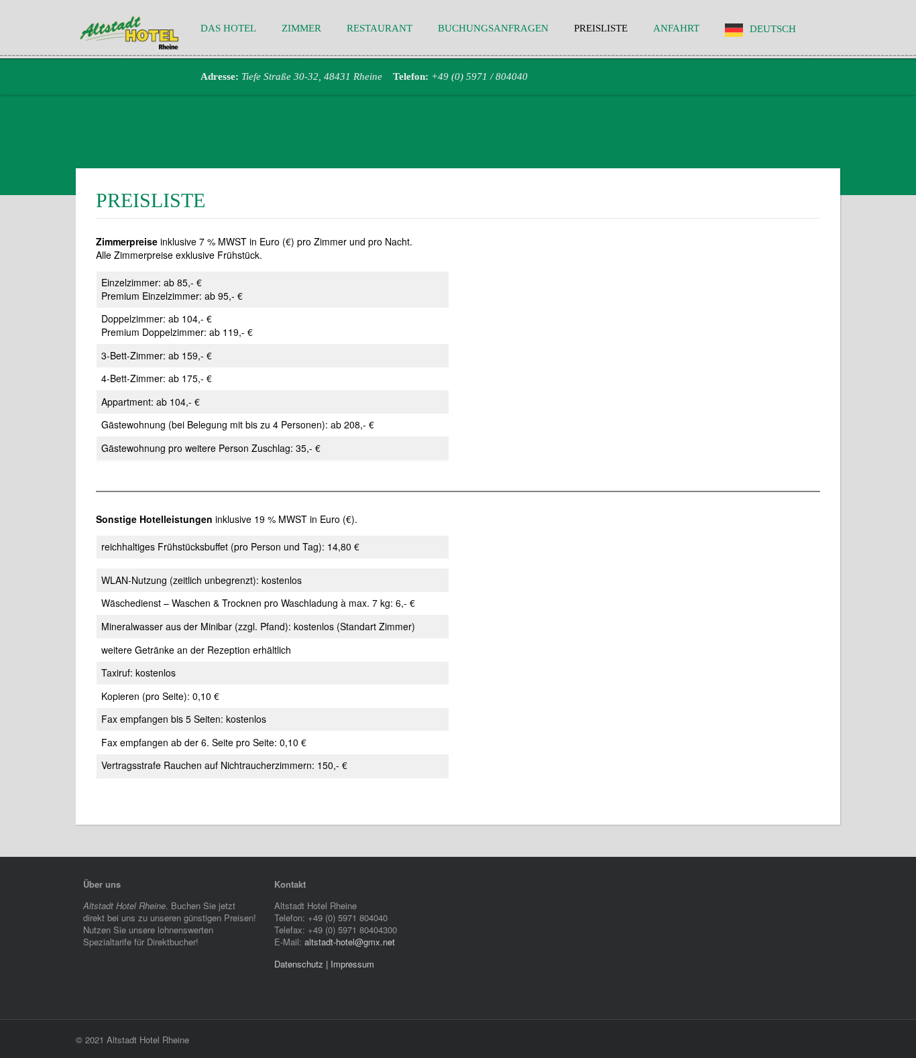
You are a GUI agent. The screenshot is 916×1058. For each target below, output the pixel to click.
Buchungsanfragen (493, 28)
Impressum (352, 963)
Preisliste (601, 28)
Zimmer (301, 28)
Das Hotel (228, 28)
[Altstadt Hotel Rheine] (129, 31)
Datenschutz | (302, 963)
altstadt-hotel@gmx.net (349, 941)
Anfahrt (676, 28)
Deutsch (773, 29)
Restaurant (379, 28)
